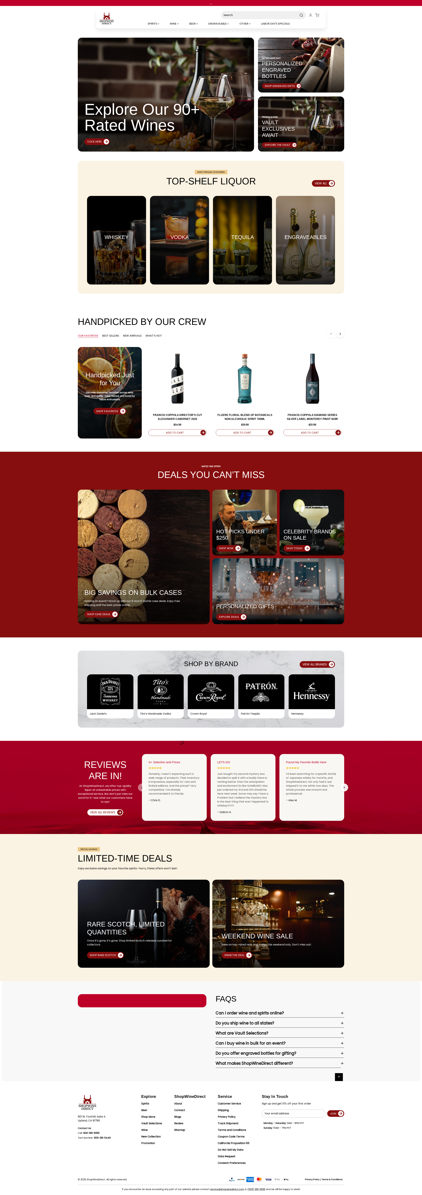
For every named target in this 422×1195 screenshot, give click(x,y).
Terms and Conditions (232, 1130)
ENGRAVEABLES (306, 237)
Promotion (148, 1143)
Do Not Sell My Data (230, 1150)
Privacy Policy (227, 1117)
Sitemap (179, 1130)
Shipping (223, 1110)
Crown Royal (198, 714)
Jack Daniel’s (98, 714)
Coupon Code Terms (231, 1136)
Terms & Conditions (332, 1179)
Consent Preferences (232, 1163)
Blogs (177, 1117)
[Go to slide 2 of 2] (344, 787)
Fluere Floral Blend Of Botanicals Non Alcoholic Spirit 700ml (244, 417)
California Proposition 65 (233, 1143)
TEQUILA (242, 237)
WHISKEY (117, 237)
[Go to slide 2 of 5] (340, 334)
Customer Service (229, 1103)
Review (178, 1123)
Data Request (226, 1156)
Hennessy (297, 714)
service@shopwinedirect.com (227, 1189)
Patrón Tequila (250, 714)
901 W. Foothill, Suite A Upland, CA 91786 (92, 1118)
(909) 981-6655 (256, 1189)
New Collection (151, 1136)
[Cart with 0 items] (319, 15)
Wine (144, 1130)
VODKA (179, 237)
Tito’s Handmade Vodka (155, 714)
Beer (144, 1110)
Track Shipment (228, 1123)
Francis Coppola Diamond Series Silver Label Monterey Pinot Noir (312, 417)
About (178, 1103)
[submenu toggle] (161, 24)
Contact (179, 1110)
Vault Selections (151, 1123)
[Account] (311, 15)
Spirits (145, 1103)
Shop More (148, 1117)
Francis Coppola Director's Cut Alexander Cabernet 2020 (177, 417)
